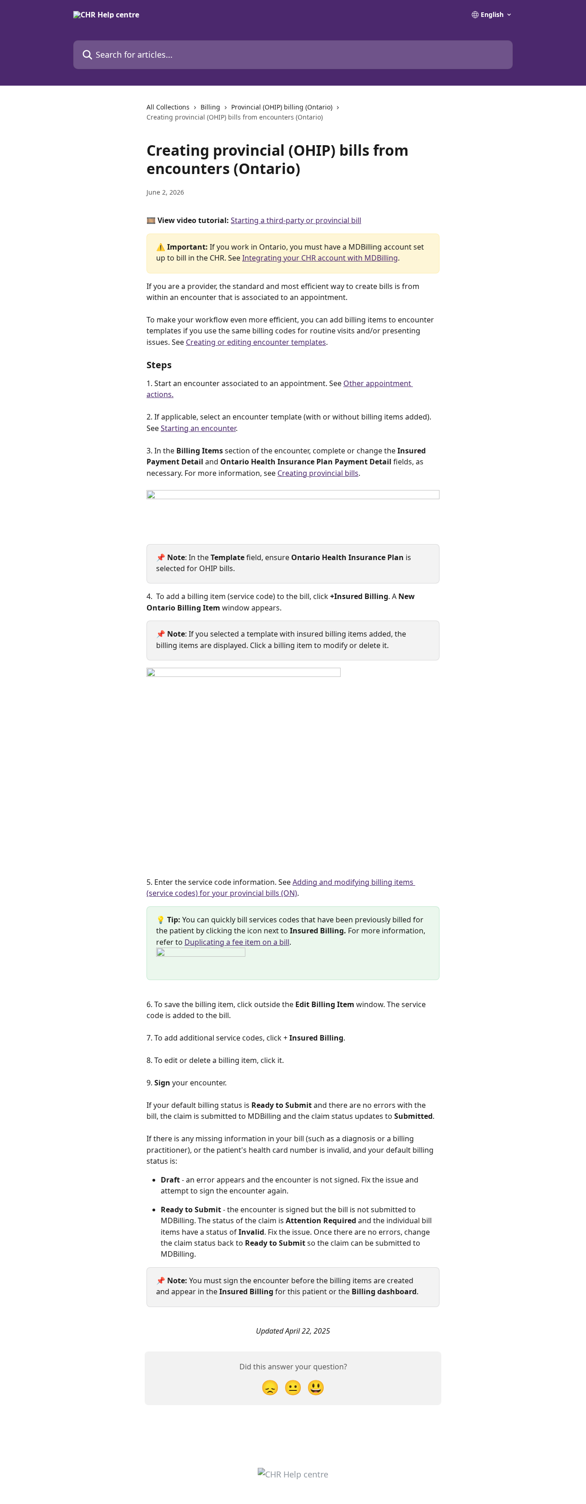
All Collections (168, 107)
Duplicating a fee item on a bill (236, 942)
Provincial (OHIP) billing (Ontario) (281, 107)
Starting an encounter (198, 428)
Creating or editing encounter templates (256, 342)
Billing (210, 107)
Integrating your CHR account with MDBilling (320, 258)
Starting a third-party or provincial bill (296, 220)
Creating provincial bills (317, 473)
